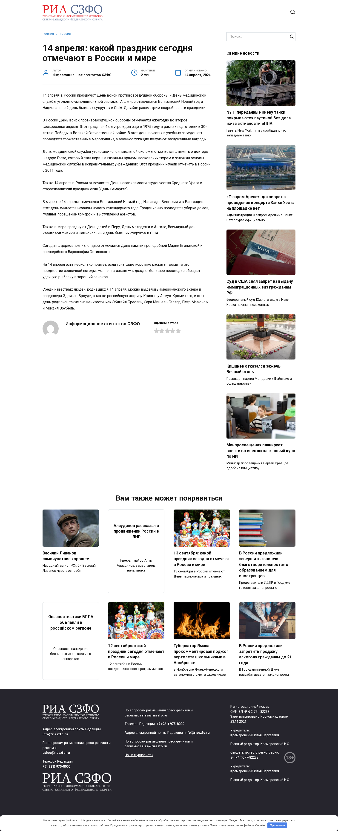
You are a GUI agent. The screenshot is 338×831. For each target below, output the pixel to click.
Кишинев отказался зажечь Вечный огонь (253, 369)
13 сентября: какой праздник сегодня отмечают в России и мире (202, 559)
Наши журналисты (139, 755)
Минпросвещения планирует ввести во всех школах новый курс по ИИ (260, 451)
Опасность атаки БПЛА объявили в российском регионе (70, 622)
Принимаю (277, 825)
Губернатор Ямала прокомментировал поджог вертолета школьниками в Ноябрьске (201, 654)
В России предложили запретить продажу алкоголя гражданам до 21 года (265, 654)
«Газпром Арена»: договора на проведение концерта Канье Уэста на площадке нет (260, 202)
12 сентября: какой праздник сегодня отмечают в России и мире (136, 651)
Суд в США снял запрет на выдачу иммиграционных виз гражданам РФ (259, 287)
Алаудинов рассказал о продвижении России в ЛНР (136, 531)
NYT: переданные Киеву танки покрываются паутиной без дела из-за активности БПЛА (258, 118)
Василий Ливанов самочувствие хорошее (66, 556)
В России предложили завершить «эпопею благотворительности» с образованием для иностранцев (263, 564)
